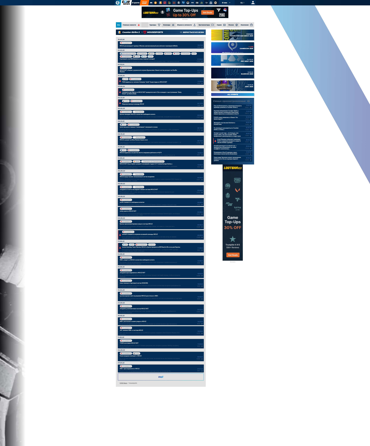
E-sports (136, 3)
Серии (219, 25)
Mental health (144, 2)
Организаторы (204, 25)
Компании (245, 25)
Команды (166, 25)
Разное (231, 25)
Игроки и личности (184, 25)
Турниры (152, 25)
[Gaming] (151, 2)
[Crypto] (155, 2)
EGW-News (123, 383)
